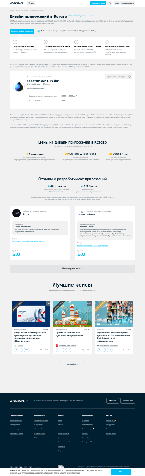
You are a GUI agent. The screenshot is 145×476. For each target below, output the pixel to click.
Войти (117, 3)
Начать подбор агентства (22, 31)
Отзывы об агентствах (41, 429)
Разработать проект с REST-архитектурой (92, 245)
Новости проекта (87, 425)
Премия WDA (110, 420)
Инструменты (110, 425)
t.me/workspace (63, 401)
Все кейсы (72, 364)
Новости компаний (64, 442)
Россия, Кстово (34, 84)
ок (120, 472)
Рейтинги (37, 438)
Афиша (60, 429)
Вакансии (109, 429)
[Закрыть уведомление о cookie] (135, 472)
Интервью (61, 446)
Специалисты (38, 425)
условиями (48, 470)
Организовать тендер (98, 3)
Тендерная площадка (16, 420)
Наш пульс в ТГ (87, 442)
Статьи (60, 425)
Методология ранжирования (81, 16)
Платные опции (87, 429)
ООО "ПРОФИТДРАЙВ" (43, 81)
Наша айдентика (87, 438)
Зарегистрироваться (127, 3)
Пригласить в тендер (116, 77)
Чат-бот (113, 401)
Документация (63, 438)
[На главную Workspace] (19, 400)
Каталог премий (111, 433)
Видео (60, 451)
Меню (32, 3)
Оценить (18, 350)
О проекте (85, 420)
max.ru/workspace (78, 401)
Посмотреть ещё (72, 268)
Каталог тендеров (15, 429)
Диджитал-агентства (41, 420)
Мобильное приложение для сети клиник (28, 241)
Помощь (85, 433)
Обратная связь (128, 401)
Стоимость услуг (39, 433)
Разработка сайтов (20, 329)
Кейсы (60, 420)
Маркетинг (100, 329)
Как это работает (15, 425)
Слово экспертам (63, 433)
